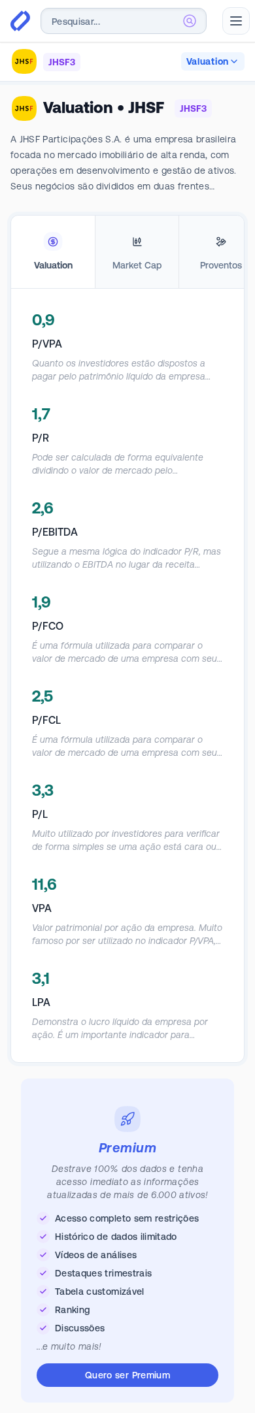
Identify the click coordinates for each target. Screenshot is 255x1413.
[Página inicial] (20, 20)
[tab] (53, 252)
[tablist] (127, 252)
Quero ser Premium (127, 1375)
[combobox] (124, 21)
